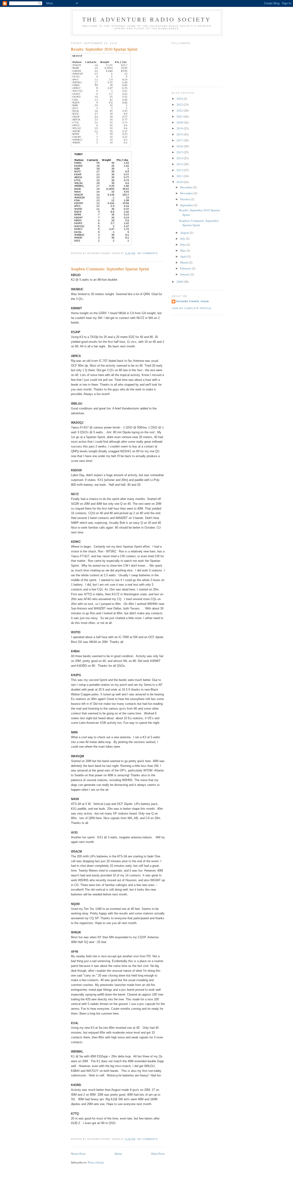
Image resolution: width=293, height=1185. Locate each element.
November (187, 193)
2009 (180, 282)
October (185, 199)
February (186, 268)
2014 (180, 158)
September (187, 205)
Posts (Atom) (96, 1162)
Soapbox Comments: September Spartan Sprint (110, 269)
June (183, 244)
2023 (180, 104)
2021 (180, 116)
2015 (180, 152)
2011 (180, 176)
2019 (180, 128)
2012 (180, 170)
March (184, 262)
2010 (180, 182)
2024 (180, 98)
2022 (180, 110)
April (183, 256)
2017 (180, 140)
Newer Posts (78, 1154)
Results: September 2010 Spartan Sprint (104, 49)
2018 (180, 134)
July (183, 238)
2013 (180, 164)
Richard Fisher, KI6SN (192, 301)
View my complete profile (192, 308)
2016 (180, 146)
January (185, 274)
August (185, 232)
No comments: (148, 253)
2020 (180, 122)
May (183, 250)
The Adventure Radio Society (146, 19)
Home (118, 1154)
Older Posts (158, 1154)
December (186, 187)
